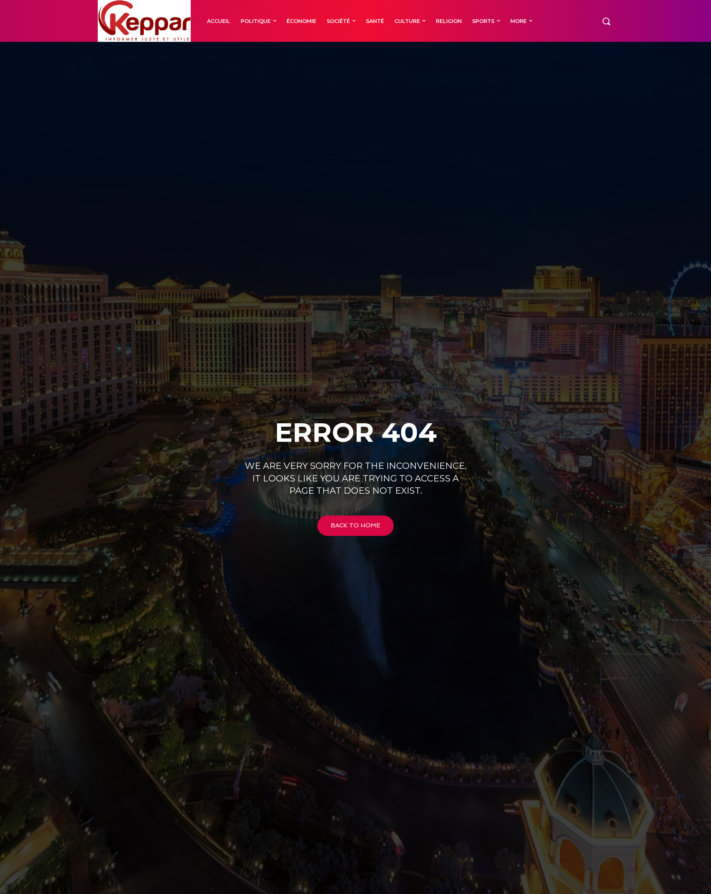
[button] (606, 21)
